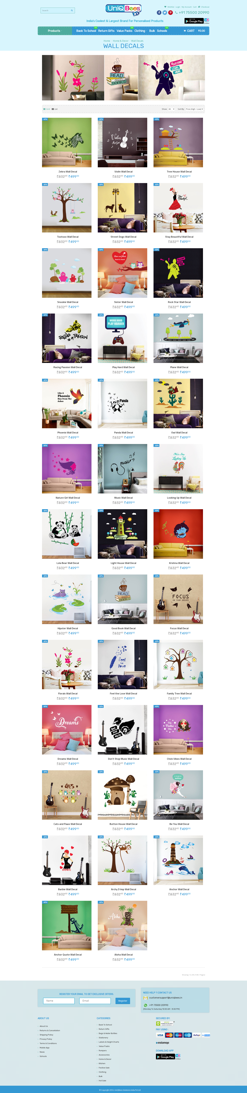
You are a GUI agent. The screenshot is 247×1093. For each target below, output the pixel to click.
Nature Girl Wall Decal (68, 497)
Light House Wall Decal (123, 563)
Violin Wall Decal (123, 171)
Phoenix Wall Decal (67, 432)
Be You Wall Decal (179, 824)
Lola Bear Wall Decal (68, 563)
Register (122, 1001)
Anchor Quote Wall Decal (68, 954)
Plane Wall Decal (179, 367)
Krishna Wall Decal (179, 563)
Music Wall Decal (123, 497)
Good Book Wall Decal (123, 628)
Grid (48, 109)
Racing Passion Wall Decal (67, 367)
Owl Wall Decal (179, 432)
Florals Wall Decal (67, 693)
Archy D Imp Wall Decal (123, 889)
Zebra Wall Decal (68, 171)
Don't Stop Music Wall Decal (123, 758)
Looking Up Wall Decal (179, 497)
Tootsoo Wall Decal (67, 236)
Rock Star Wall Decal (179, 302)
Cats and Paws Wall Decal (68, 824)
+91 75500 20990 (194, 12)
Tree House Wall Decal (179, 171)
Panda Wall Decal (123, 432)
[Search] (72, 10)
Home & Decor (121, 40)
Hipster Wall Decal (68, 628)
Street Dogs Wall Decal (123, 236)
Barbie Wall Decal (67, 889)
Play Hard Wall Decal (123, 367)
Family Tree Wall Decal (179, 693)
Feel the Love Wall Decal (123, 693)
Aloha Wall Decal (123, 954)
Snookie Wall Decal (67, 302)
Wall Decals (137, 40)
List (55, 109)
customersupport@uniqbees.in (165, 997)
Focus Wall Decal (179, 628)
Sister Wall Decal (123, 302)
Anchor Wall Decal (179, 889)
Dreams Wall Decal (68, 758)
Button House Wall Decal (123, 824)
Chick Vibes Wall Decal (179, 758)
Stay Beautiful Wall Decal (179, 236)
